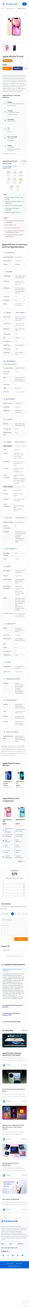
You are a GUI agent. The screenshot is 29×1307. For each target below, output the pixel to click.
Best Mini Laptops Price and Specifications (10, 1164)
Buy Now (6, 68)
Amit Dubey (8, 166)
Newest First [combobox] (6, 950)
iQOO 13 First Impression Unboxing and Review (13, 1090)
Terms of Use (18, 1263)
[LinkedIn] (13, 1255)
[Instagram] (3, 1255)
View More (24, 1030)
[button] (14, 970)
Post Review (21, 939)
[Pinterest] (22, 1255)
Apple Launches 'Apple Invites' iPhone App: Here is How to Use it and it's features (13, 1127)
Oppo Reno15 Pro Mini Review (10, 1199)
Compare (16, 68)
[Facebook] (8, 1255)
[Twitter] (18, 1255)
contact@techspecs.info (10, 1248)
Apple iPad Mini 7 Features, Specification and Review (12, 1054)
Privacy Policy (10, 1263)
